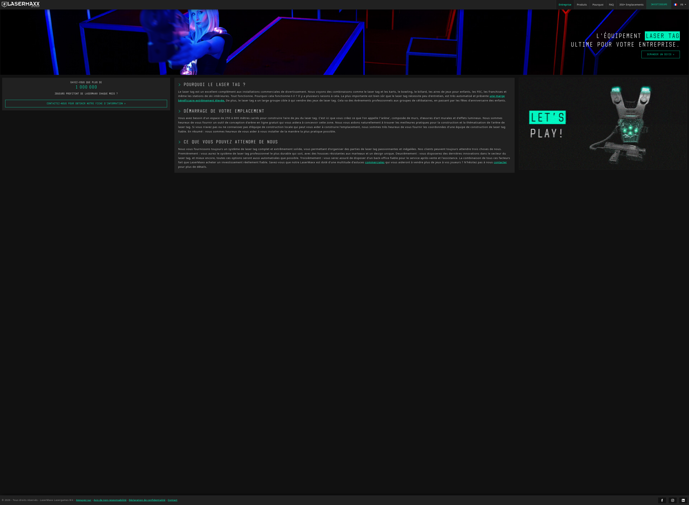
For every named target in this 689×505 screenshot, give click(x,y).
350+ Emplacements (631, 4)
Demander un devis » (660, 54)
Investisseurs (659, 4)
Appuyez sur (83, 500)
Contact (172, 500)
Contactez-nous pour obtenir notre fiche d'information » (86, 103)
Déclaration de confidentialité (147, 500)
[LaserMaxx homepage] (20, 4)
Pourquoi (597, 4)
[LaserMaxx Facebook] (662, 500)
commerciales (375, 162)
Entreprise (565, 4)
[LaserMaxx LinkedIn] (683, 500)
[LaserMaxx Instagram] (673, 500)
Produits (582, 4)
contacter (500, 162)
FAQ (611, 4)
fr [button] (682, 4)
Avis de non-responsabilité (110, 500)
